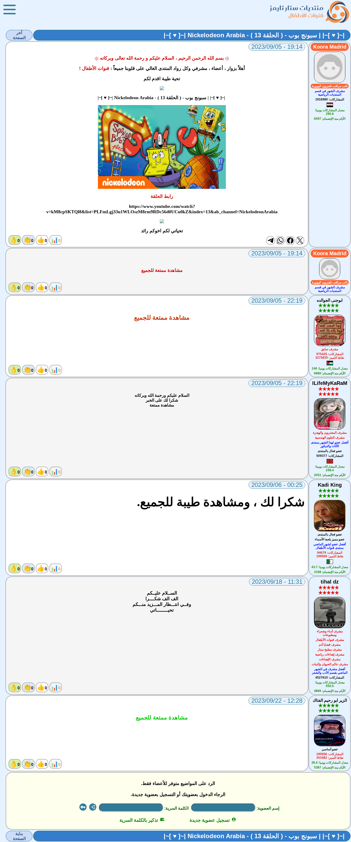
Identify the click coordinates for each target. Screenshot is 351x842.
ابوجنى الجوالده (330, 300)
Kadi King (330, 485)
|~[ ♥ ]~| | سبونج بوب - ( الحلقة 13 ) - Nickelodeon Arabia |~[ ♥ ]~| (254, 35)
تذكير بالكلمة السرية (141, 820)
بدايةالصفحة (19, 836)
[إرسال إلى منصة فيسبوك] (290, 240)
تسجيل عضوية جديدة (213, 820)
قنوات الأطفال (306, 15)
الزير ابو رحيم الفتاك (330, 700)
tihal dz (330, 582)
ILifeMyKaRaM (329, 383)
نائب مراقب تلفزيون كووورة (330, 86)
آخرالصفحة (19, 35)
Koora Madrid (329, 47)
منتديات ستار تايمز (297, 8)
